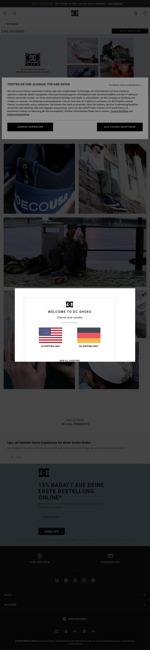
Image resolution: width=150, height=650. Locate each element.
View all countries (69, 361)
